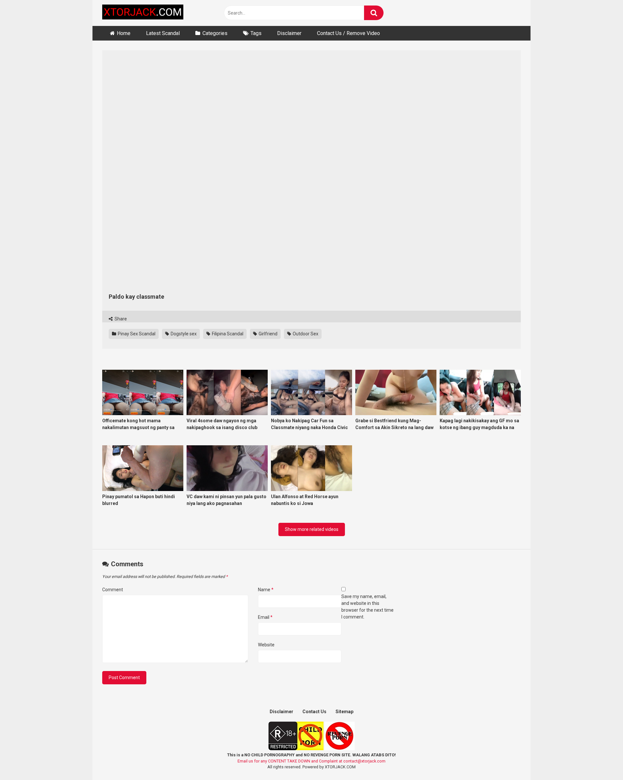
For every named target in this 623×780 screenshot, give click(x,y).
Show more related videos (311, 529)
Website (266, 644)
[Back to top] (601, 760)
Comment (112, 589)
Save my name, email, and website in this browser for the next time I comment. (367, 606)
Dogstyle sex (183, 333)
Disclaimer (289, 33)
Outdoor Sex (305, 333)
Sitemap (344, 711)
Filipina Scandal (227, 333)
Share (120, 318)
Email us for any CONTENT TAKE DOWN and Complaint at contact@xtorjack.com (311, 761)
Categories (214, 33)
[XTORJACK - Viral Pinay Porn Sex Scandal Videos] (142, 13)
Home (123, 33)
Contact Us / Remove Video (348, 33)
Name (266, 589)
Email (265, 617)
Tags (256, 33)
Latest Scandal (163, 33)
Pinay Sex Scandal (136, 333)
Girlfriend (267, 333)
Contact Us (314, 711)
